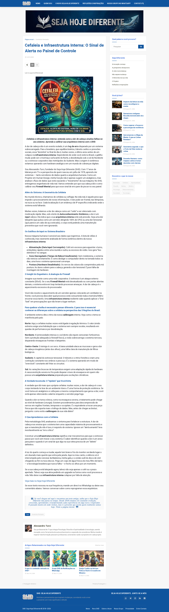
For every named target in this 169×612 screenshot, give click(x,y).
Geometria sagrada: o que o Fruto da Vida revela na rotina (133, 149)
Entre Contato (141, 609)
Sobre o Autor (107, 609)
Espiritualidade (135, 182)
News (88, 609)
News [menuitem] (38, 3)
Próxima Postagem (99, 584)
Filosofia (115, 186)
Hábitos (123, 186)
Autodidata (116, 182)
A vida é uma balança (119, 71)
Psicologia (116, 189)
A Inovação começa (118, 64)
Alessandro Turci (42, 526)
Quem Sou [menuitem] (48, 3)
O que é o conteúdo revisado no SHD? (37, 570)
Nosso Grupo (118, 609)
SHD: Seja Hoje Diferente (31, 609)
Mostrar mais (99, 545)
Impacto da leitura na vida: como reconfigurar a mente (133, 104)
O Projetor (115, 81)
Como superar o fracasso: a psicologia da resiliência (133, 126)
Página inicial (29, 39)
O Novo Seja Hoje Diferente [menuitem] (67, 3)
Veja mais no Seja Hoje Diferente (40, 481)
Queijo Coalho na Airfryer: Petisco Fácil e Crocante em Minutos (90, 571)
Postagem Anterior (30, 584)
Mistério (131, 186)
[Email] (32, 65)
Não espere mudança (119, 74)
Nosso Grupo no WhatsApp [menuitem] (119, 3)
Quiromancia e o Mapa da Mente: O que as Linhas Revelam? (133, 137)
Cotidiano (125, 182)
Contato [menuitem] (138, 3)
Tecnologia (126, 193)
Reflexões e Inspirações (120, 85)
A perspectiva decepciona (121, 68)
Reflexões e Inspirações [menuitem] (93, 3)
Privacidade (130, 609)
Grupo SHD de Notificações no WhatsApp (63, 570)
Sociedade (116, 193)
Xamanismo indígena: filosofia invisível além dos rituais (133, 116)
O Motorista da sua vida (120, 78)
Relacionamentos (128, 189)
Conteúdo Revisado (42, 39)
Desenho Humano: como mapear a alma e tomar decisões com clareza (132, 161)
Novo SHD (95, 609)
